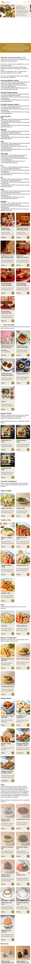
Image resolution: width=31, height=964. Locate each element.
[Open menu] (28, 2)
